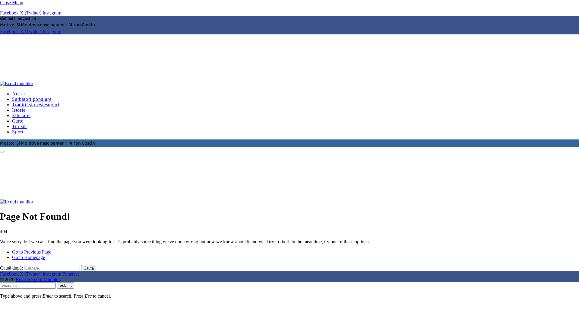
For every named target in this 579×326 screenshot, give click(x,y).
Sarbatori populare (31, 99)
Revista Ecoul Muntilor (38, 279)
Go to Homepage (28, 257)
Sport (18, 131)
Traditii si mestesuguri (35, 104)
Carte (18, 120)
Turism (19, 126)
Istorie (19, 110)
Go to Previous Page (31, 251)
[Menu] (2, 151)
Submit (65, 285)
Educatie (21, 115)
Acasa (18, 93)
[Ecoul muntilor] (92, 83)
